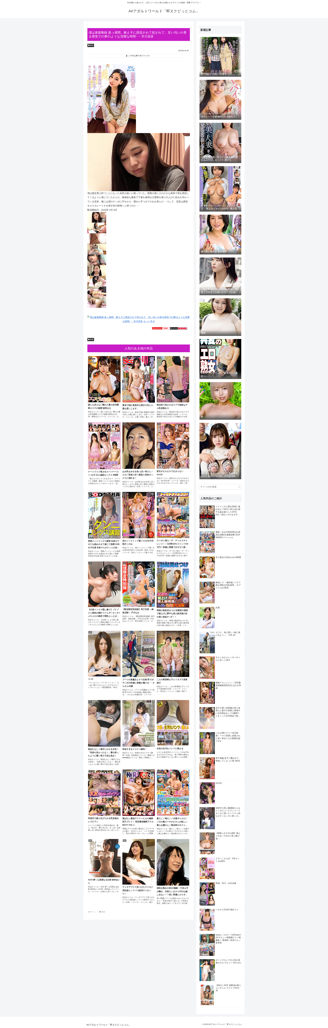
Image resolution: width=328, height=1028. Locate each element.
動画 (91, 45)
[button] (239, 486)
